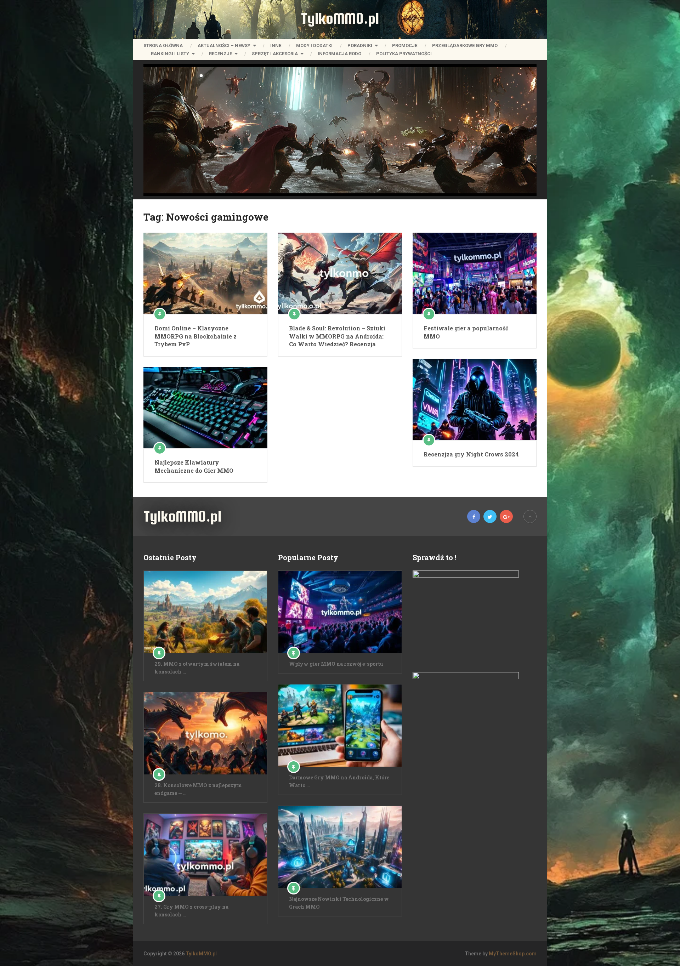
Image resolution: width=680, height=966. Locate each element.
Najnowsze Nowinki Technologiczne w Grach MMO (339, 903)
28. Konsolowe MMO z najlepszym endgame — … (198, 789)
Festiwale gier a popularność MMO (466, 332)
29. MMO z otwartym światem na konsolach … (196, 667)
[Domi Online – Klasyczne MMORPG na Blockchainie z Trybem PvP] (205, 273)
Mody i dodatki (314, 45)
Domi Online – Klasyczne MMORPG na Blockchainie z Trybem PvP (195, 336)
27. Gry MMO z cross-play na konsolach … (191, 910)
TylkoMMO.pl (340, 18)
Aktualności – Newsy (224, 45)
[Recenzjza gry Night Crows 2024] (475, 399)
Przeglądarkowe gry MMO (465, 45)
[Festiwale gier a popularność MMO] (475, 273)
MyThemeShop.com (513, 953)
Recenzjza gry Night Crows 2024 (471, 454)
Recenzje (220, 53)
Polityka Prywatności (404, 53)
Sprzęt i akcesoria (275, 53)
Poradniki (359, 45)
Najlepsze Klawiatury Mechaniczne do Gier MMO (193, 466)
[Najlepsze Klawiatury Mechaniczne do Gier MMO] (205, 407)
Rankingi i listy (170, 53)
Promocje (404, 45)
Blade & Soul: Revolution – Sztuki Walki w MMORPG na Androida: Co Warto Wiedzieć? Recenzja (337, 336)
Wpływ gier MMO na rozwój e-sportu (336, 663)
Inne (275, 45)
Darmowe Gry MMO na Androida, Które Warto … (339, 781)
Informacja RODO (339, 53)
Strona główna (163, 45)
